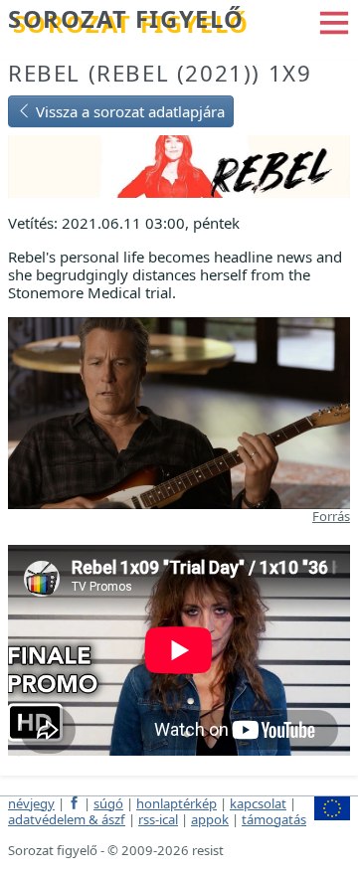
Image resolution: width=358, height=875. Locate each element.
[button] (334, 21)
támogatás (274, 819)
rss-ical (158, 819)
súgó (108, 803)
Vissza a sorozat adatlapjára (128, 111)
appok (210, 819)
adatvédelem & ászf (66, 819)
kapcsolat (258, 803)
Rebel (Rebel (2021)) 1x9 (159, 73)
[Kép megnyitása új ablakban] (179, 412)
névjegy (31, 803)
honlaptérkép (176, 803)
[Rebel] (179, 165)
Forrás (331, 516)
